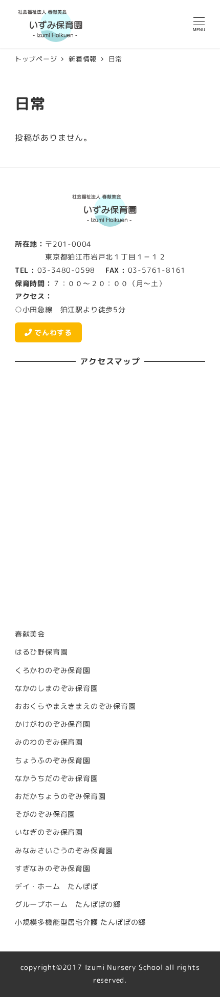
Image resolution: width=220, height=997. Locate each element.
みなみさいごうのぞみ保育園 (64, 851)
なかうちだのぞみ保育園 (56, 778)
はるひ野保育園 (41, 652)
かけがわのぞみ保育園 (53, 724)
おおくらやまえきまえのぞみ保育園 (75, 706)
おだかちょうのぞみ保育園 (60, 796)
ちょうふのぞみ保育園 (53, 760)
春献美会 (30, 634)
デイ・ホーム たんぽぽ (56, 886)
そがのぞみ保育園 (45, 814)
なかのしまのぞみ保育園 (56, 688)
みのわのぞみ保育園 (49, 742)
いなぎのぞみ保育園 (49, 832)
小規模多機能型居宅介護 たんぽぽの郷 (80, 922)
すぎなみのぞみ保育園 (53, 868)
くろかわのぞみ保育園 (53, 670)
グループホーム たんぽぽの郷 (68, 904)
